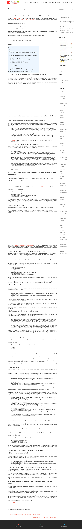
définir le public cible (45, 186)
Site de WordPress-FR (64, 85)
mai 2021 (62, 173)
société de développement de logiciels (24, 182)
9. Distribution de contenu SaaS (16, 68)
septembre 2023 (63, 133)
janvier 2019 (62, 237)
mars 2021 (62, 178)
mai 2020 (62, 199)
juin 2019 (62, 225)
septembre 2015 (63, 255)
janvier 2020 (62, 209)
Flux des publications (64, 80)
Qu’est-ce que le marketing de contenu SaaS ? (17, 51)
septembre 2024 (63, 108)
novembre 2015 (63, 253)
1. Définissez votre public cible (15, 56)
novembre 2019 (63, 213)
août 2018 (62, 248)
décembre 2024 (63, 101)
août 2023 (62, 136)
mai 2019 (62, 227)
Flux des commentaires (65, 82)
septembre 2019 (63, 218)
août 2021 (62, 166)
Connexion (62, 78)
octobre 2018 (63, 244)
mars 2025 (62, 94)
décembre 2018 (63, 239)
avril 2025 (62, 91)
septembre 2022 (63, 148)
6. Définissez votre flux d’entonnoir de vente (18, 64)
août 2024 (62, 110)
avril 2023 (62, 145)
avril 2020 (62, 202)
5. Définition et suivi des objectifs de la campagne (19, 62)
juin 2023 (62, 140)
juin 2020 (62, 197)
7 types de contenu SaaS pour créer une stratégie (19, 53)
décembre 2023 (63, 126)
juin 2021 (62, 171)
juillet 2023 (62, 138)
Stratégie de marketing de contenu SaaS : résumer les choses (20, 71)
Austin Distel (14, 502)
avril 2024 (62, 119)
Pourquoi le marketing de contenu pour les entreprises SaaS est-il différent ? (24, 52)
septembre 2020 (63, 192)
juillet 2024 (62, 112)
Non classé (62, 71)
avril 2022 (62, 150)
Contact (41, 526)
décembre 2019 (63, 211)
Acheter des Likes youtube (42, 2)
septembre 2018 (63, 246)
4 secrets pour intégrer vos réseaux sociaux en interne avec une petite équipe (24, 514)
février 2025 (62, 96)
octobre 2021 (63, 162)
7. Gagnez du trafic (13, 65)
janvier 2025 (62, 98)
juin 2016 (62, 251)
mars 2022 (62, 152)
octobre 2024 (63, 105)
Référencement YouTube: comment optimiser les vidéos (63, 2)
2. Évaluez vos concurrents (15, 58)
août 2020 (62, 194)
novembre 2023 (63, 129)
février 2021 (62, 180)
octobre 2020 (63, 190)
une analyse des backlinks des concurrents (24, 245)
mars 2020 (62, 204)
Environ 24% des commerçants (28, 19)
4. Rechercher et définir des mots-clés (17, 61)
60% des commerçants (17, 18)
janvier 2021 (62, 183)
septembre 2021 (63, 164)
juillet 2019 (62, 223)
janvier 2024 (62, 124)
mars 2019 (62, 232)
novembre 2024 (63, 103)
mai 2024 (62, 117)
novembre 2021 (63, 159)
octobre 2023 (63, 131)
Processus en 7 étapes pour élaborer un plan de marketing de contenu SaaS (23, 55)
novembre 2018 (63, 241)
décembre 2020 (63, 185)
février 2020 (62, 206)
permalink (28, 509)
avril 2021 (62, 176)
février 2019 (62, 234)
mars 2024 (62, 122)
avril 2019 (62, 230)
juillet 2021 (62, 169)
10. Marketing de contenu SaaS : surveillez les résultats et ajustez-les (23, 69)
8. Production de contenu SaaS (16, 66)
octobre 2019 (63, 216)
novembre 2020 (63, 187)
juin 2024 (62, 115)
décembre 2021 (63, 157)
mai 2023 (62, 143)
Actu (50, 2)
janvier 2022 (62, 155)
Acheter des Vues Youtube (30, 2)
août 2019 (62, 220)
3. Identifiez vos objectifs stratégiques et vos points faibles (21, 59)
